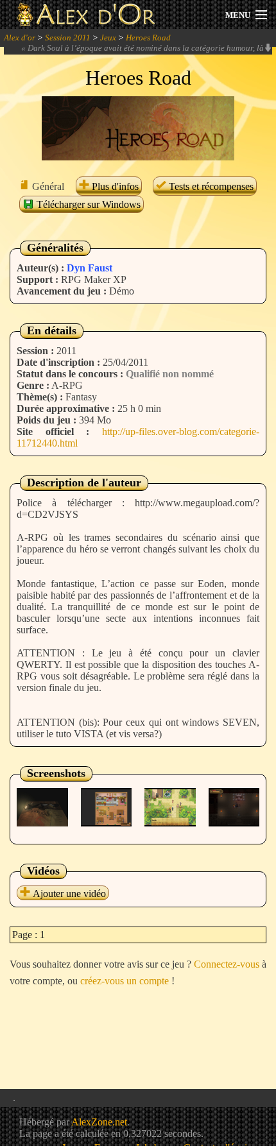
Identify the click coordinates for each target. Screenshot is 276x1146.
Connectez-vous (226, 964)
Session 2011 (68, 37)
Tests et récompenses (210, 186)
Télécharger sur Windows (87, 204)
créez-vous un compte (124, 980)
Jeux (108, 37)
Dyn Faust (89, 267)
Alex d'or (19, 37)
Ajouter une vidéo (68, 893)
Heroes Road (148, 37)
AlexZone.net (99, 1121)
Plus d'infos (114, 186)
